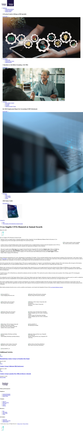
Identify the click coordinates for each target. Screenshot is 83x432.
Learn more (5, 16)
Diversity (4, 405)
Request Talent (8, 11)
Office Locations (6, 402)
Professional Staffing (6, 395)
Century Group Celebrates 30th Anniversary (12, 366)
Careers (4, 404)
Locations (7, 105)
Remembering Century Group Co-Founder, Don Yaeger (15, 358)
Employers (5, 8)
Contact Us (2, 220)
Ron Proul (4, 258)
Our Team (7, 104)
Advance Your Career (9, 61)
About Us (5, 101)
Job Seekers (5, 58)
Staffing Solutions (9, 10)
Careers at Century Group (10, 106)
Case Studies (7, 196)
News (1, 356)
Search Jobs (7, 60)
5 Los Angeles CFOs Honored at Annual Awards (13, 223)
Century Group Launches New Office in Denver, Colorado (15, 373)
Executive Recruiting (6, 394)
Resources (5, 193)
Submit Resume (8, 62)
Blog (6, 194)
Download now (6, 203)
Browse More (3, 377)
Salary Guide (8, 197)
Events (6, 198)
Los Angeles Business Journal (56, 287)
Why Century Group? (9, 102)
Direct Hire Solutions (9, 9)
